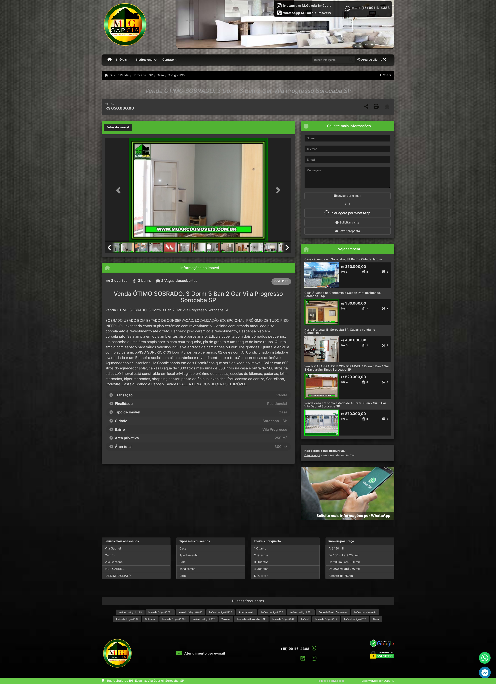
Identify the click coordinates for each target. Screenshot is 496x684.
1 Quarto (260, 548)
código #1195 (130, 612)
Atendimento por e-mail (204, 653)
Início (112, 75)
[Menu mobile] (110, 59)
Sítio (182, 576)
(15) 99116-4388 (375, 8)
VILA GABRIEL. (115, 569)
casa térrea (187, 569)
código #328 (355, 619)
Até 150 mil (336, 548)
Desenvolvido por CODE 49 (378, 680)
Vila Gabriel (113, 548)
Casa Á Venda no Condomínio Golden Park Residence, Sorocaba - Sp (342, 294)
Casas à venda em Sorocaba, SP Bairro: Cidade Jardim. (343, 259)
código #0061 (174, 619)
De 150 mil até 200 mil (344, 555)
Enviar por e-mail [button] (349, 196)
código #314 (326, 619)
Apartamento (188, 555)
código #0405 (190, 612)
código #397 (127, 619)
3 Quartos (261, 562)
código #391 (301, 612)
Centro (110, 555)
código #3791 (160, 612)
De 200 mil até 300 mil (344, 562)
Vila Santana (114, 562)
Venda (124, 75)
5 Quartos (261, 576)
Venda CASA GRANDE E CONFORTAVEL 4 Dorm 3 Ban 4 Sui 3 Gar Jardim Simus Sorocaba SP (346, 367)
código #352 (204, 619)
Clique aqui (312, 455)
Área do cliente (371, 59)
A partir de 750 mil (341, 576)
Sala (182, 562)
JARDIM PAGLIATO (118, 576)
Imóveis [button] (121, 59)
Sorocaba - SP (143, 75)
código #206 (272, 612)
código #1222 (220, 612)
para (365, 612)
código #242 (283, 619)
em (251, 619)
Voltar (386, 75)
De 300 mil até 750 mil (344, 569)
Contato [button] (168, 59)
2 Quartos (261, 555)
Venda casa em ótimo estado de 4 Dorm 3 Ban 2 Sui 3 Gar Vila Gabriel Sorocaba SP (345, 404)
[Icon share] (302, 658)
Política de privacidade (331, 680)
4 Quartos (261, 569)
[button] (119, 190)
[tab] (118, 127)
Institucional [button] (144, 59)
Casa (160, 75)
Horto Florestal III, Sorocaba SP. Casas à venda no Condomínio (339, 331)
